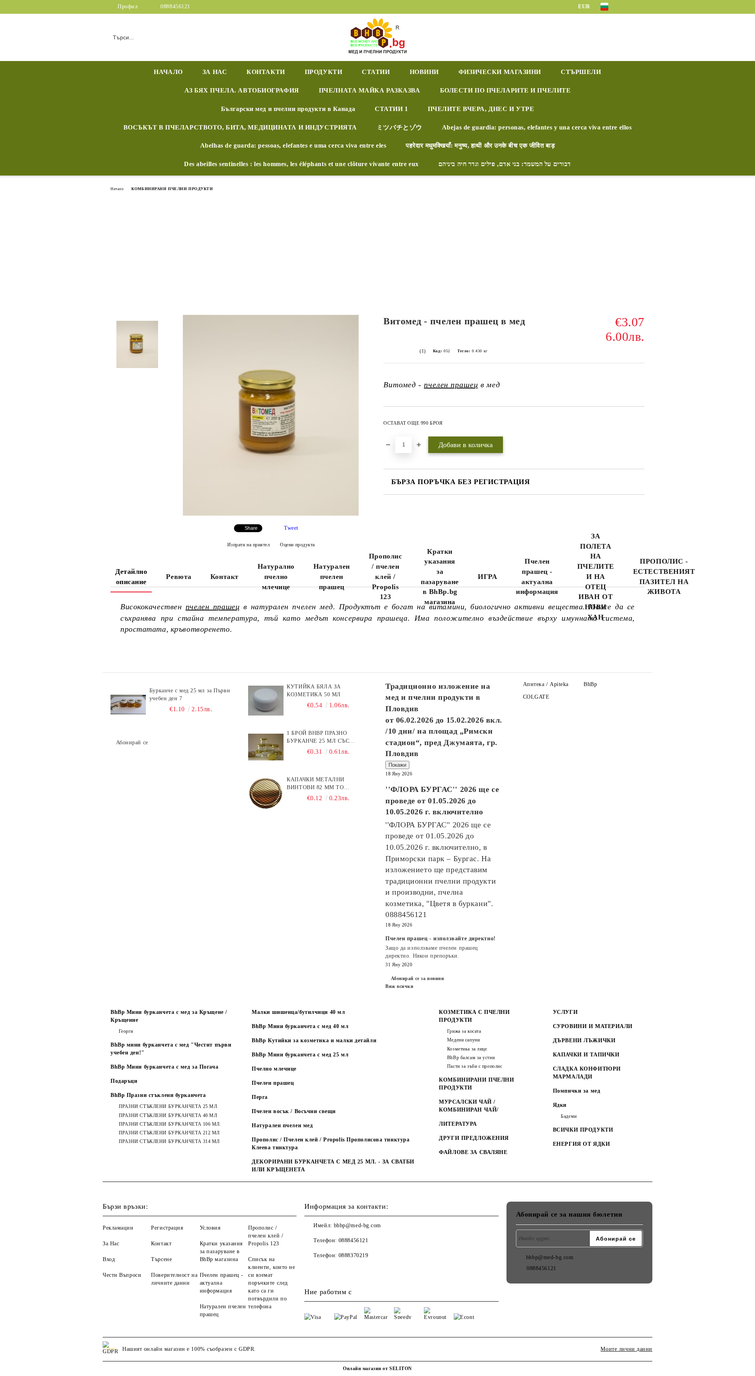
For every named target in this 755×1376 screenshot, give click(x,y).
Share (251, 528)
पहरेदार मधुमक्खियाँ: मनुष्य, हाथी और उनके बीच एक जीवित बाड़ (480, 145)
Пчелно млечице (274, 1069)
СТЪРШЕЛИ (581, 71)
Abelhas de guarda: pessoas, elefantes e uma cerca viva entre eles (293, 145)
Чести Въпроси (122, 1275)
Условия (210, 1228)
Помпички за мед (576, 1091)
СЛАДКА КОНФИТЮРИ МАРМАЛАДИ (587, 1073)
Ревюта (178, 577)
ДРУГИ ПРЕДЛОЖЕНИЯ (474, 1138)
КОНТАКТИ (266, 71)
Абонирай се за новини (417, 978)
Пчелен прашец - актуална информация (537, 576)
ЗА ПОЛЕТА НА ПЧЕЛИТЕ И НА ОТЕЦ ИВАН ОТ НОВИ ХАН (595, 576)
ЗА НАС (215, 71)
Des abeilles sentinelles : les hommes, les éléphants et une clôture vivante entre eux (301, 164)
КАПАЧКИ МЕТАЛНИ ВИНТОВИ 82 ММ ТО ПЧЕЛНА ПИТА (315, 784)
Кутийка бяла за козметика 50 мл (314, 690)
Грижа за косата (464, 1031)
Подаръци (123, 1081)
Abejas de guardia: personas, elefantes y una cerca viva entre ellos (537, 127)
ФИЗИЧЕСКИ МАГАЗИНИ (500, 71)
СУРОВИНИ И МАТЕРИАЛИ (593, 1026)
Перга (260, 1097)
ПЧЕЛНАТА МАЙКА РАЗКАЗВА (369, 90)
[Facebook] (628, 6)
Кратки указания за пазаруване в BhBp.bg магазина (440, 576)
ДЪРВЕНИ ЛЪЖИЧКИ (584, 1040)
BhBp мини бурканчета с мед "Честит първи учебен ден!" (170, 1049)
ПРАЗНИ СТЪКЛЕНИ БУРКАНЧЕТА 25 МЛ (168, 1106)
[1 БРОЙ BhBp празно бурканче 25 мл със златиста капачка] (266, 747)
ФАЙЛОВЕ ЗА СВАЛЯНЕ (473, 1152)
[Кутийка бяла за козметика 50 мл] (266, 700)
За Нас (111, 1244)
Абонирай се (132, 742)
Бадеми (568, 1116)
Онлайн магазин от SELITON (377, 1368)
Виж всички (399, 986)
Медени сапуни (463, 1040)
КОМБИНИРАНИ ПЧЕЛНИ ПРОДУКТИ (172, 189)
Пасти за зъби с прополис (474, 1066)
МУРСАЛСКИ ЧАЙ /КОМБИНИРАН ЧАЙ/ (468, 1106)
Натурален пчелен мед (282, 1125)
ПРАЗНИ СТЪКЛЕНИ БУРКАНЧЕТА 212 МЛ (169, 1133)
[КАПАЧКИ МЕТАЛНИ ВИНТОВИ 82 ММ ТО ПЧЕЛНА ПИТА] (266, 793)
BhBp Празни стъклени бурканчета (158, 1095)
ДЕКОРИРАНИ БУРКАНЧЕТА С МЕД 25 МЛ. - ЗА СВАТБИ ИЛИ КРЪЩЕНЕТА (333, 1166)
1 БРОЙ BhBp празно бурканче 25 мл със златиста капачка (318, 737)
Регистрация (167, 1228)
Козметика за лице (467, 1049)
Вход (109, 1259)
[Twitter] (640, 6)
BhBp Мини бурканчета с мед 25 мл (300, 1055)
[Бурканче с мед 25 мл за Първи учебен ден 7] (128, 704)
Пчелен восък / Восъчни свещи (294, 1111)
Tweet (291, 528)
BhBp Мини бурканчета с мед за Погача (164, 1067)
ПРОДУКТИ (323, 71)
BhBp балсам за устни (471, 1057)
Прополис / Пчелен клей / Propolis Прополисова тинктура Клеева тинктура (330, 1143)
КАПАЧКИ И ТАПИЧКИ (586, 1055)
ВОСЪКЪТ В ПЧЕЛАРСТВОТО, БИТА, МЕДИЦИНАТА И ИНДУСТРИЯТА (240, 127)
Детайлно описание (131, 577)
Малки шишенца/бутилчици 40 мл (298, 1012)
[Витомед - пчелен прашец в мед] (271, 514)
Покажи (397, 765)
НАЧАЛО (168, 71)
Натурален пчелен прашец (331, 576)
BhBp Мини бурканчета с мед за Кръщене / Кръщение (168, 1016)
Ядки (560, 1105)
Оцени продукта (297, 544)
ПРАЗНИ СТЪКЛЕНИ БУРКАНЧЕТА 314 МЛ (169, 1141)
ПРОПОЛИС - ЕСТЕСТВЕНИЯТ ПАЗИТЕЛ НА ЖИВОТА (664, 576)
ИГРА (487, 577)
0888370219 (353, 1255)
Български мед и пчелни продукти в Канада (288, 108)
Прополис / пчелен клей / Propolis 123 (385, 576)
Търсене (161, 1259)
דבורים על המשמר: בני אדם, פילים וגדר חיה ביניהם (504, 164)
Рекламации (118, 1228)
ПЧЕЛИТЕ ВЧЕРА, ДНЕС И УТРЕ (481, 108)
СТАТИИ (376, 71)
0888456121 (175, 6)
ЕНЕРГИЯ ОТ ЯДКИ (581, 1144)
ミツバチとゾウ (399, 127)
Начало (116, 189)
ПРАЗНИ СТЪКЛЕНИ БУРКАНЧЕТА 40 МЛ (168, 1115)
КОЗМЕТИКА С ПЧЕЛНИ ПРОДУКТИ (474, 1016)
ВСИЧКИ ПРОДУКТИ (583, 1130)
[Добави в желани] (639, 425)
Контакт (224, 577)
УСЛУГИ (565, 1012)
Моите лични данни (626, 1349)
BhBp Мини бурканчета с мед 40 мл (300, 1026)
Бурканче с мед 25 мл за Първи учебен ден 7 (189, 694)
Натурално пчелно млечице (276, 576)
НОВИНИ (424, 71)
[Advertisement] (377, 256)
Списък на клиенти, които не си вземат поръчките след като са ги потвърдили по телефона (271, 1282)
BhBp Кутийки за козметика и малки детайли (314, 1040)
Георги (126, 1031)
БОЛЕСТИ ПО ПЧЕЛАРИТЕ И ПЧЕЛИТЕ (505, 90)
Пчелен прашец (273, 1083)
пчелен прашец (451, 384)
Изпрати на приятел (248, 544)
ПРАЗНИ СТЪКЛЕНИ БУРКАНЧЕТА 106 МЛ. (170, 1124)
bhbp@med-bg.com (357, 1225)
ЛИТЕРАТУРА (458, 1124)
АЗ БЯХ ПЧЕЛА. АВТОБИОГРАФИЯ (241, 90)
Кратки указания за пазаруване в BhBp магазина (221, 1251)
